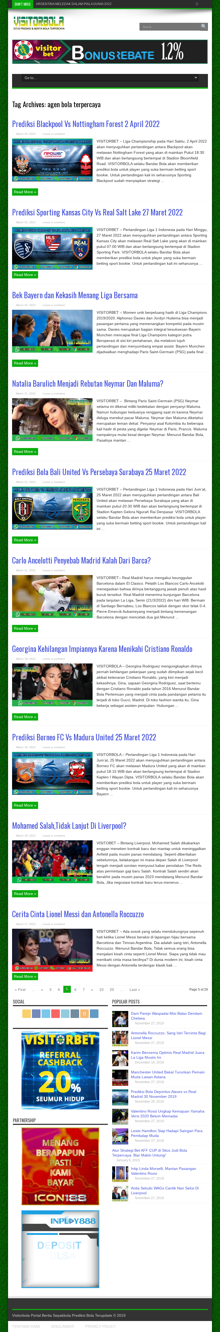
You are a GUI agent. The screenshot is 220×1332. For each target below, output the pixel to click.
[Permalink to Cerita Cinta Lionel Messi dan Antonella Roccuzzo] (52, 970)
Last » (135, 989)
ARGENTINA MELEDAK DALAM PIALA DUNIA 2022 (74, 4)
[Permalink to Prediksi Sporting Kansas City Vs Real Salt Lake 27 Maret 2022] (52, 268)
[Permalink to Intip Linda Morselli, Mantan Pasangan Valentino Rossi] (120, 1181)
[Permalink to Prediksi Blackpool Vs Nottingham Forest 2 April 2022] (52, 180)
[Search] (204, 27)
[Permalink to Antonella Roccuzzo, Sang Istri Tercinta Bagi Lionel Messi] (120, 1045)
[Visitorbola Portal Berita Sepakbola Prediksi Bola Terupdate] (39, 27)
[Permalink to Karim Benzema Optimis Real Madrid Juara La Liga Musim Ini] (120, 1065)
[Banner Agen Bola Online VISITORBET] (110, 62)
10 (101, 989)
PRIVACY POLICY (100, 1326)
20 (112, 989)
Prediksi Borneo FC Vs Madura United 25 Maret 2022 (84, 737)
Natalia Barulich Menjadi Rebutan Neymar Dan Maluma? (87, 383)
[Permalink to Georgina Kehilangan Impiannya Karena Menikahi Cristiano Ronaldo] (52, 705)
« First (20, 989)
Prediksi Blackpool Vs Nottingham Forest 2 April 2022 (86, 123)
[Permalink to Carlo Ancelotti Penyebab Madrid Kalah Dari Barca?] (52, 616)
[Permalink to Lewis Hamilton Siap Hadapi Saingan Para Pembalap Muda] (120, 1143)
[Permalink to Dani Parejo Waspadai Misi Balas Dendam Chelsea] (120, 1026)
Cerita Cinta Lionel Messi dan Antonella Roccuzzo (78, 913)
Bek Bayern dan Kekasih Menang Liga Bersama (75, 294)
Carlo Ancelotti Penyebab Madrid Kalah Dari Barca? (81, 560)
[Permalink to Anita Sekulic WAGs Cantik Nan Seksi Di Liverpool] (120, 1200)
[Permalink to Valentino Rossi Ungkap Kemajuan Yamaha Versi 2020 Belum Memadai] (120, 1123)
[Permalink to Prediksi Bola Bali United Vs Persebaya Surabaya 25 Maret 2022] (52, 528)
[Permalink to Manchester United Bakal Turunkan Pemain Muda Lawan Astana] (120, 1084)
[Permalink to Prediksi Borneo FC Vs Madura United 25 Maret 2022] (52, 793)
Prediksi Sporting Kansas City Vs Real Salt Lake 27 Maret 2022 (97, 212)
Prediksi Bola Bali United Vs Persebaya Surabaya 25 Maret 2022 (99, 471)
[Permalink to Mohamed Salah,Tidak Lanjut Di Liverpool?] (52, 882)
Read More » (25, 192)
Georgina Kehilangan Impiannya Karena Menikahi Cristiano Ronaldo (102, 648)
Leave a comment (54, 133)
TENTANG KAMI (26, 1326)
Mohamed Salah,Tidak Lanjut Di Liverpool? (69, 825)
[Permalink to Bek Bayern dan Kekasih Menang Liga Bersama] (52, 351)
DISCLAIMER (62, 1326)
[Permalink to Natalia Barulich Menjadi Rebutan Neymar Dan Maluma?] (52, 440)
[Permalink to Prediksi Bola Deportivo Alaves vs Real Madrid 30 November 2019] (120, 1104)
